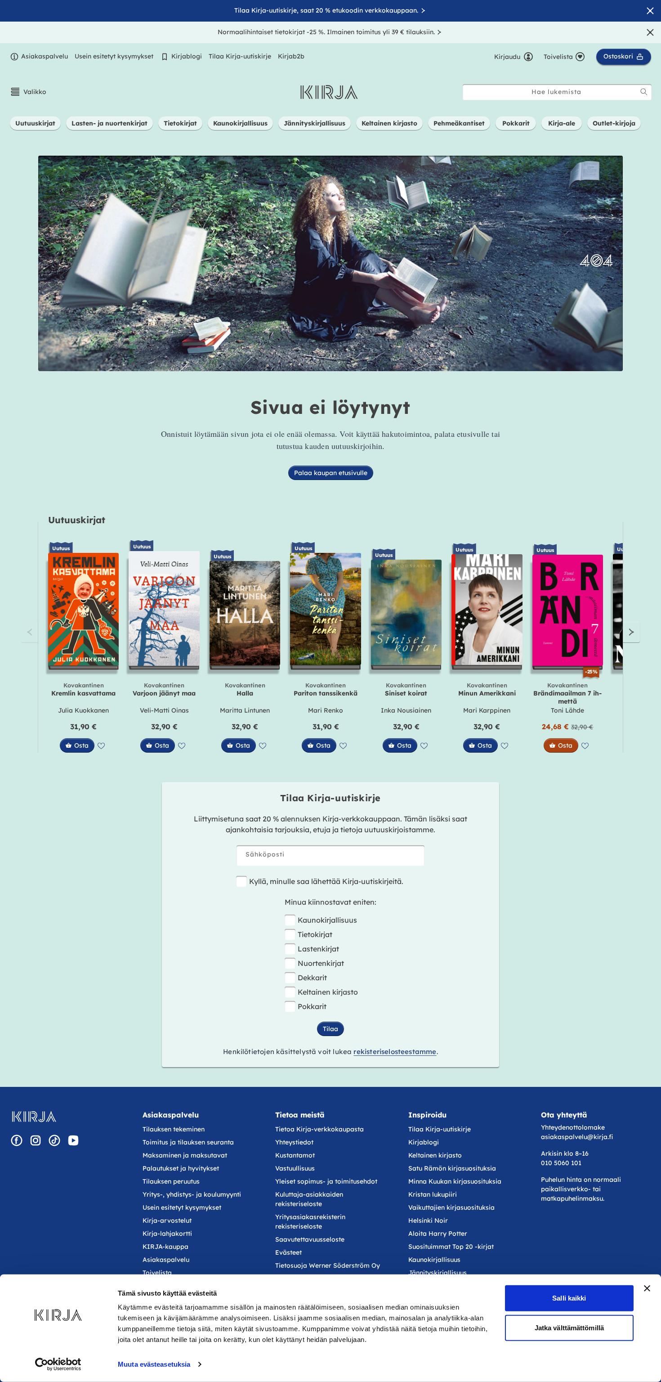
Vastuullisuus (295, 1168)
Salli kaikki (569, 1298)
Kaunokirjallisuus (327, 919)
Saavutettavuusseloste (309, 1239)
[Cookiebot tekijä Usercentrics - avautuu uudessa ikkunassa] (58, 1364)
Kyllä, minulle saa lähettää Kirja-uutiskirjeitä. (326, 881)
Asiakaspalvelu (44, 56)
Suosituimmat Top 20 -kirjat (451, 1247)
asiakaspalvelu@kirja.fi (577, 1137)
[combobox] (557, 92)
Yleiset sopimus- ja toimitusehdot (326, 1181)
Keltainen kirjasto (328, 991)
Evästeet (288, 1252)
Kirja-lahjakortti (167, 1233)
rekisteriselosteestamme (394, 1051)
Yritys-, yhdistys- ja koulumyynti (192, 1194)
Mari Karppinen (486, 710)
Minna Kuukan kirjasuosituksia (454, 1181)
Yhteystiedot (294, 1142)
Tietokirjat (315, 934)
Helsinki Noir (428, 1220)
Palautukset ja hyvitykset (181, 1168)
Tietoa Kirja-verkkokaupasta (319, 1129)
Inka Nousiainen (406, 710)
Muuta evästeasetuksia (154, 1364)
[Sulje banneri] (647, 1288)
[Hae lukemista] (644, 91)
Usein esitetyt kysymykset (114, 56)
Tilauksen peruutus (171, 1181)
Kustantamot (295, 1155)
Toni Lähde (567, 710)
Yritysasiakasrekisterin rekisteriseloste (310, 1221)
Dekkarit (312, 977)
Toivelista (157, 1273)
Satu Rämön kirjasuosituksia (452, 1168)
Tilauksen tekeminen (174, 1129)
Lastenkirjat (318, 948)
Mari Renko (325, 710)
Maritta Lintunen (245, 710)
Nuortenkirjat (321, 963)
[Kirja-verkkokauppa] (34, 1116)
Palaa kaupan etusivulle (330, 473)
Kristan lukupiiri (432, 1194)
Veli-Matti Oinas (164, 710)
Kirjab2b (291, 56)
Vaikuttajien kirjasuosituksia (451, 1207)
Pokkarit (312, 1006)
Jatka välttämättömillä (569, 1327)
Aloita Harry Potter (437, 1233)
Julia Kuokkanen (83, 710)
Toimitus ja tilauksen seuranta (188, 1142)
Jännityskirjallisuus (437, 1273)
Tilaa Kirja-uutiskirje (240, 56)
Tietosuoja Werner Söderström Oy (327, 1265)
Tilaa (330, 1029)
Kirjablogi (186, 56)
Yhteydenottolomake (573, 1127)
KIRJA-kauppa (165, 1247)
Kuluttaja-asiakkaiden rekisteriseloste (309, 1199)
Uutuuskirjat (76, 519)
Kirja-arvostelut (167, 1220)
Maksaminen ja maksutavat (185, 1155)
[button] (28, 91)
